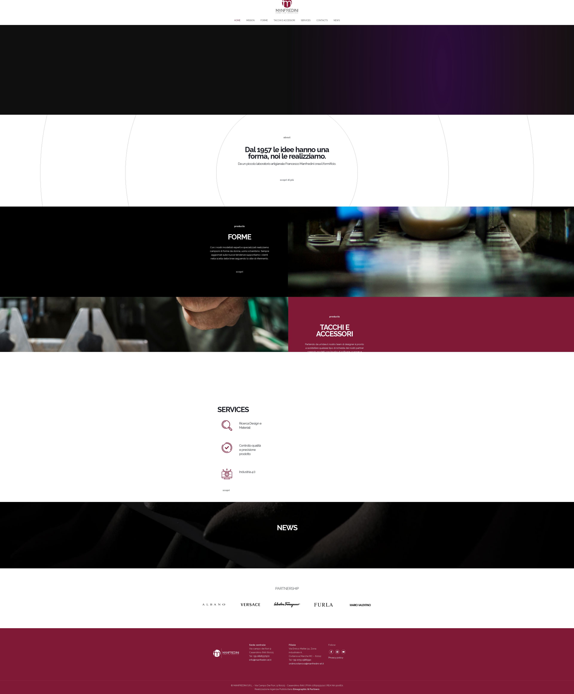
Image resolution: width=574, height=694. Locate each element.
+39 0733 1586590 (301, 660)
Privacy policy (335, 657)
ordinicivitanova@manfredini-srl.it (306, 663)
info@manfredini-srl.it (260, 660)
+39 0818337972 (261, 656)
